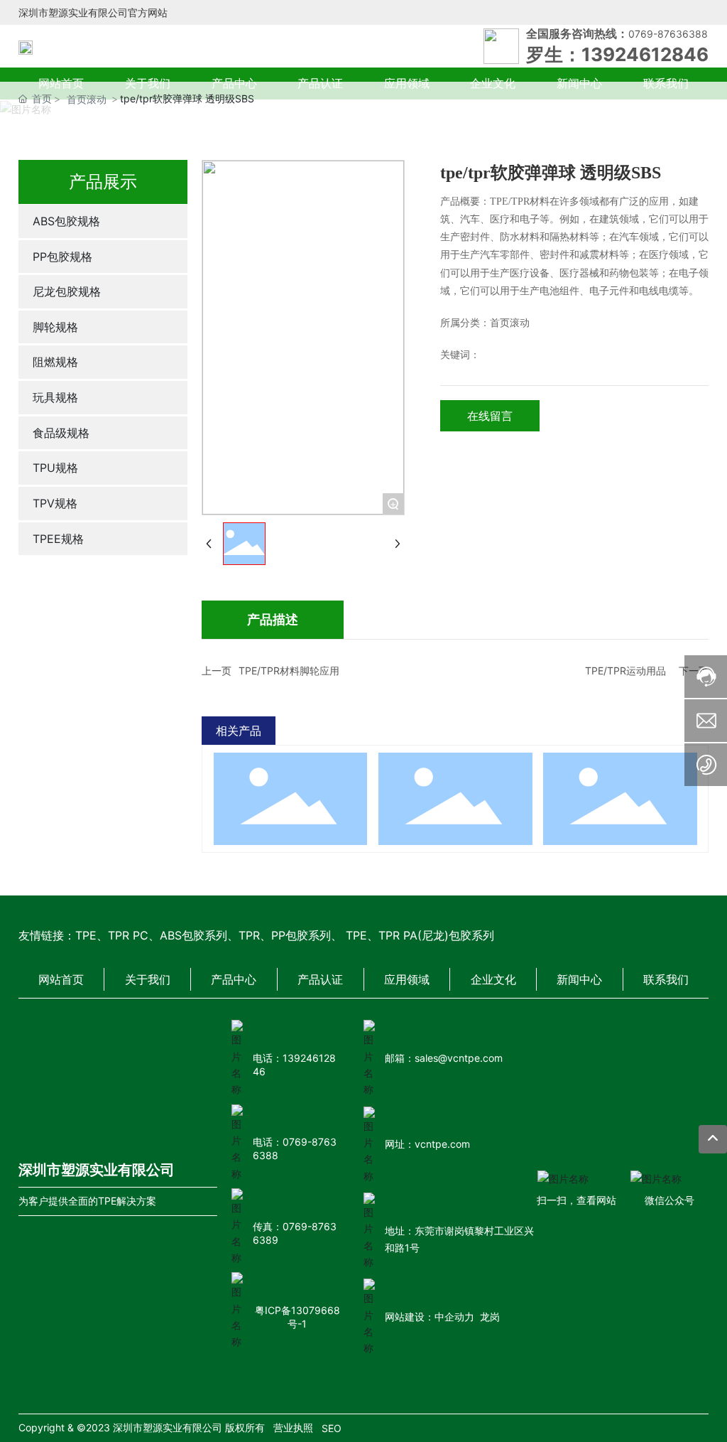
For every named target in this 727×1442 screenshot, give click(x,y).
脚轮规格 (620, 773)
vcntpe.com (442, 1144)
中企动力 (454, 1317)
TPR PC (128, 935)
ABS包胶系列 (193, 935)
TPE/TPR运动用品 (625, 670)
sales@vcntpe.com (459, 1058)
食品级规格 (290, 773)
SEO (331, 1428)
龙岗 (490, 1317)
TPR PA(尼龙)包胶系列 (436, 935)
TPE (86, 935)
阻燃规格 (455, 773)
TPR (249, 935)
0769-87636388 (668, 34)
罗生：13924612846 (617, 54)
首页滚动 (86, 99)
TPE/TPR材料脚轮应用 (289, 670)
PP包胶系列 (301, 935)
